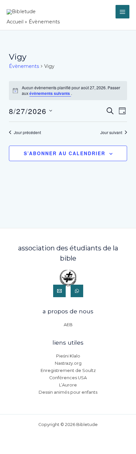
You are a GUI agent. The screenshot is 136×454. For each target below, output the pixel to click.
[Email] (59, 291)
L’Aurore (68, 385)
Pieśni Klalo (68, 356)
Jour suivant (111, 132)
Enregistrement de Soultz (68, 370)
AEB (68, 324)
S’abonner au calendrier (64, 153)
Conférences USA (68, 377)
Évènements (24, 66)
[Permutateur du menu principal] (122, 12)
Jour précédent (27, 132)
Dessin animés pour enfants (68, 392)
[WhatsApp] (77, 291)
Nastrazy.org (68, 363)
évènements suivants (50, 93)
